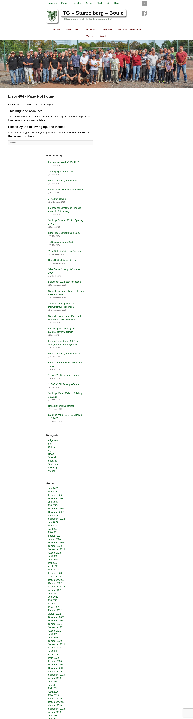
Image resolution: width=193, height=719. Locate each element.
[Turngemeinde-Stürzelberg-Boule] (96, 64)
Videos (51, 471)
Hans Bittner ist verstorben (61, 406)
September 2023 (56, 549)
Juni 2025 (53, 502)
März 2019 (53, 695)
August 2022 (54, 590)
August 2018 (54, 712)
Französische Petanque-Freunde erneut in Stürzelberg (64, 210)
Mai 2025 (53, 505)
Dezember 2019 (56, 664)
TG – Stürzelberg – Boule (93, 13)
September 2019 (56, 675)
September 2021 (56, 627)
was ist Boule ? (73, 29)
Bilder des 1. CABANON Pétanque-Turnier (66, 364)
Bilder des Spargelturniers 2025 (64, 233)
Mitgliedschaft (103, 3)
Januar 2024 (54, 539)
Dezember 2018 (56, 702)
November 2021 (56, 620)
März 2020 (53, 658)
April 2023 (53, 566)
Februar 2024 (55, 536)
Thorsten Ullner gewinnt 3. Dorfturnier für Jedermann (61, 305)
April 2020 (53, 654)
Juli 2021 (52, 634)
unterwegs (53, 467)
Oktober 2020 (55, 641)
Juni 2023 (53, 559)
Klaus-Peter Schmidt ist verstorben (65, 190)
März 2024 (53, 532)
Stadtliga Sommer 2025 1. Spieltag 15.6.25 (65, 222)
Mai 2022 (53, 600)
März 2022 (53, 607)
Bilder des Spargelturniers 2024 (64, 353)
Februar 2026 (55, 495)
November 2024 (56, 512)
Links (116, 3)
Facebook (144, 13)
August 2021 (54, 631)
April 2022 (53, 603)
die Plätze (90, 29)
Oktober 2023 (55, 546)
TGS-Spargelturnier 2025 (60, 242)
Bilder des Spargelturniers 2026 (64, 180)
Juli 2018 (52, 715)
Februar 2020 (55, 661)
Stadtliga (52, 461)
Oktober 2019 (55, 671)
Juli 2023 (52, 556)
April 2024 (53, 529)
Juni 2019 (53, 685)
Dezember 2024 (56, 508)
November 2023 (56, 542)
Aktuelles (52, 3)
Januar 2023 (54, 576)
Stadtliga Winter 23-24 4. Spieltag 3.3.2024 (65, 395)
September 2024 (56, 519)
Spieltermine (106, 29)
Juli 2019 (52, 681)
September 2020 (56, 644)
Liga (50, 450)
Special (52, 457)
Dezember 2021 (56, 617)
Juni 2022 (53, 597)
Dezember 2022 (56, 580)
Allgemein (53, 440)
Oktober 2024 (55, 515)
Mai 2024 (53, 525)
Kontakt (88, 3)
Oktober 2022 (55, 583)
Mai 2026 (53, 491)
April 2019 (53, 692)
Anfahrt (77, 3)
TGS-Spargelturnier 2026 (60, 171)
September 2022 (56, 586)
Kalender (65, 3)
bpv (50, 444)
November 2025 (56, 498)
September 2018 (56, 709)
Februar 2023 (55, 573)
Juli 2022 (52, 593)
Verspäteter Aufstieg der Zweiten (64, 251)
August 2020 (54, 648)
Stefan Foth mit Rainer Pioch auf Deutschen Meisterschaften (64, 318)
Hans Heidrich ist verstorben (62, 260)
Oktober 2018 (55, 705)
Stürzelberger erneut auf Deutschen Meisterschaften (66, 293)
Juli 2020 (52, 651)
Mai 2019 (53, 688)
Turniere (90, 36)
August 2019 (54, 678)
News (51, 454)
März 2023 (53, 570)
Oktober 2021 (55, 624)
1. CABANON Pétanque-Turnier (64, 375)
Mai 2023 (53, 563)
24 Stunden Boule (57, 199)
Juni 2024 (53, 522)
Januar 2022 (54, 614)
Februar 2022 (55, 610)
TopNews (53, 464)
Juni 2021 (53, 637)
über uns (56, 29)
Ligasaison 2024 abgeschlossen (64, 282)
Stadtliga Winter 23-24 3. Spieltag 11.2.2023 (65, 417)
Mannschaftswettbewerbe (129, 29)
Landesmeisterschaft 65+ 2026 (63, 162)
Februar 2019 (55, 698)
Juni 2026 (53, 488)
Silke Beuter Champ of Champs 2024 (64, 271)
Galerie (103, 36)
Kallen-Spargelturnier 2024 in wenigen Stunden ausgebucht (63, 343)
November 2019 (56, 668)
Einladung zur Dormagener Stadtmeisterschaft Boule (61, 330)
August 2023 (54, 553)
